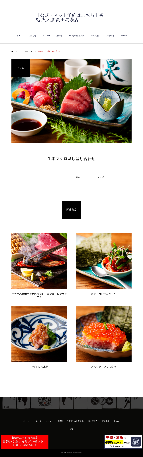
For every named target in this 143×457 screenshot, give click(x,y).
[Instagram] (71, 429)
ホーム (19, 36)
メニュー (46, 36)
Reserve (124, 36)
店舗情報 (110, 36)
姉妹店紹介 (95, 36)
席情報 (59, 36)
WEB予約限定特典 (76, 36)
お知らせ (32, 36)
